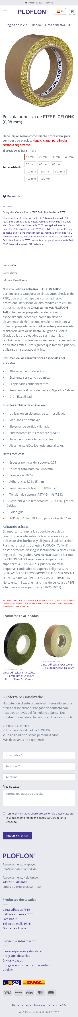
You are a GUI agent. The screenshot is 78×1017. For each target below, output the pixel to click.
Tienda (36, 25)
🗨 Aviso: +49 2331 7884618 (39, 2)
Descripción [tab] (9, 265)
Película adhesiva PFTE (18, 914)
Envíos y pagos (13, 960)
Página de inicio (16, 25)
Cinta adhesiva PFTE (16, 910)
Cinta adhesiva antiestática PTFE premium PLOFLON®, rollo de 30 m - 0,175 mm (19, 676)
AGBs (63, 1005)
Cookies (8, 970)
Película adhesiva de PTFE (51, 212)
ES (61, 11)
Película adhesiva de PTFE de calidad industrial (38, 229)
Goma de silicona (14, 928)
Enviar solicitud (17, 836)
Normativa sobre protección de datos (40, 813)
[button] (5, 11)
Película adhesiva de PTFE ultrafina (25, 244)
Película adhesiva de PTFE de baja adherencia (48, 236)
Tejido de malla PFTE (17, 924)
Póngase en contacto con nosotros (27, 965)
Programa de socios (16, 956)
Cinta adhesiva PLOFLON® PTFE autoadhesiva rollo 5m (57, 666)
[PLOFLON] (32, 12)
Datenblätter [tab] (10, 273)
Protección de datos (46, 1005)
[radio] (30, 157)
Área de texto (11, 786)
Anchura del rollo (12, 167)
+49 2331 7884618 (15, 882)
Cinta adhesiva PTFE (58, 25)
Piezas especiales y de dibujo (22, 951)
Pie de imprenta (21, 1005)
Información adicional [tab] (15, 280)
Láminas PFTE (12, 919)
